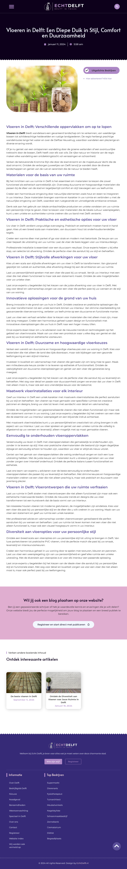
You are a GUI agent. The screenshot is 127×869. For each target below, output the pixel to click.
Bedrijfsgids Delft (18, 788)
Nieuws (13, 794)
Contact (13, 827)
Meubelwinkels (55, 805)
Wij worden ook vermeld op (17, 845)
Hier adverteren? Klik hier (99, 78)
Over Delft (14, 782)
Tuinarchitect (54, 799)
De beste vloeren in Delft (24, 696)
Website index (16, 838)
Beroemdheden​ (17, 805)
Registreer (14, 833)
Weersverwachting (18, 810)
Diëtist (50, 833)
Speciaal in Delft (17, 816)
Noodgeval (14, 799)
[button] (11, 6)
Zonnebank (53, 822)
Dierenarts (52, 788)
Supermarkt (53, 782)
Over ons (13, 822)
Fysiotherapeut (54, 794)
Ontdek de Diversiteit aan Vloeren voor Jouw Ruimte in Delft (63, 699)
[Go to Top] (116, 846)
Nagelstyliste (53, 810)
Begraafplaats (54, 838)
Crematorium (54, 827)
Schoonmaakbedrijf (57, 816)
